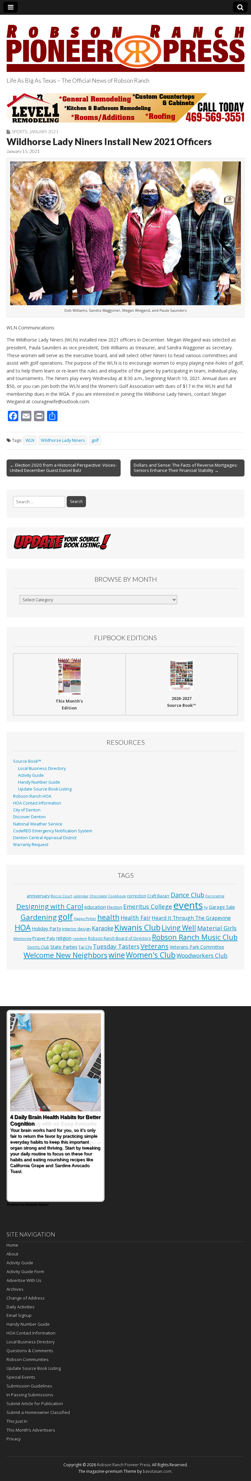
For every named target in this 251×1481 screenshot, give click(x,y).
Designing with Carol (49, 906)
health (108, 917)
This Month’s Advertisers (31, 1430)
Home (12, 1245)
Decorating (214, 896)
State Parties (63, 947)
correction (136, 895)
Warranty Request (30, 844)
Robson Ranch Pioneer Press (123, 1465)
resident (80, 938)
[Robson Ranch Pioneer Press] (125, 44)
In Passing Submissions (30, 1395)
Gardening (39, 917)
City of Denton (27, 810)
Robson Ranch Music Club (195, 937)
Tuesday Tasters (116, 946)
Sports (19, 131)
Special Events (21, 1377)
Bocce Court (61, 896)
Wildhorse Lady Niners (63, 440)
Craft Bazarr (158, 895)
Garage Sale (222, 907)
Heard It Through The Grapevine (191, 918)
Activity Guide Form (25, 1271)
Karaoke (102, 928)
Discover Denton (29, 817)
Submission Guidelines (29, 1386)
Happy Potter (85, 918)
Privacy (14, 1439)
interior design (76, 929)
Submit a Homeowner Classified (38, 1412)
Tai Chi (85, 947)
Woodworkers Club (201, 955)
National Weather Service (37, 824)
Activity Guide (31, 775)
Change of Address (26, 1298)
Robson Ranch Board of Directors (119, 938)
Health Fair (136, 918)
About (12, 1254)
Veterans (155, 946)
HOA (23, 927)
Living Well (178, 927)
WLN (29, 440)
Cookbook (117, 896)
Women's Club (151, 955)
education (95, 907)
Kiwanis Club (137, 927)
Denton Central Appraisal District (44, 837)
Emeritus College (147, 906)
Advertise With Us (24, 1280)
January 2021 (44, 131)
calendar (81, 896)
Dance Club (187, 894)
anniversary (38, 896)
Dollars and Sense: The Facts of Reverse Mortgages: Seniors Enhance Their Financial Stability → (186, 467)
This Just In (17, 1421)
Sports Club (38, 947)
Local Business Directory (42, 768)
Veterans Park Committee (197, 947)
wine (117, 955)
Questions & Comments (30, 1351)
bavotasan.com (157, 1471)
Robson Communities (28, 1359)
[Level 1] (125, 108)
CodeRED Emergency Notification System (52, 831)
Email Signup (19, 1315)
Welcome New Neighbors (66, 955)
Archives (15, 1289)
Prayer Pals (43, 938)
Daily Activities (21, 1307)
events (188, 905)
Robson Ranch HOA (32, 796)
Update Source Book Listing (45, 789)
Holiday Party (46, 928)
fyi (206, 907)
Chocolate (98, 896)
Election (114, 907)
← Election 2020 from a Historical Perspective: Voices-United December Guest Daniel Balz (63, 467)
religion (64, 938)
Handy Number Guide (39, 782)
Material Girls (217, 928)
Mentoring (22, 938)
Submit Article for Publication (35, 1403)
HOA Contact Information (37, 803)
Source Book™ (27, 761)
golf (95, 440)
